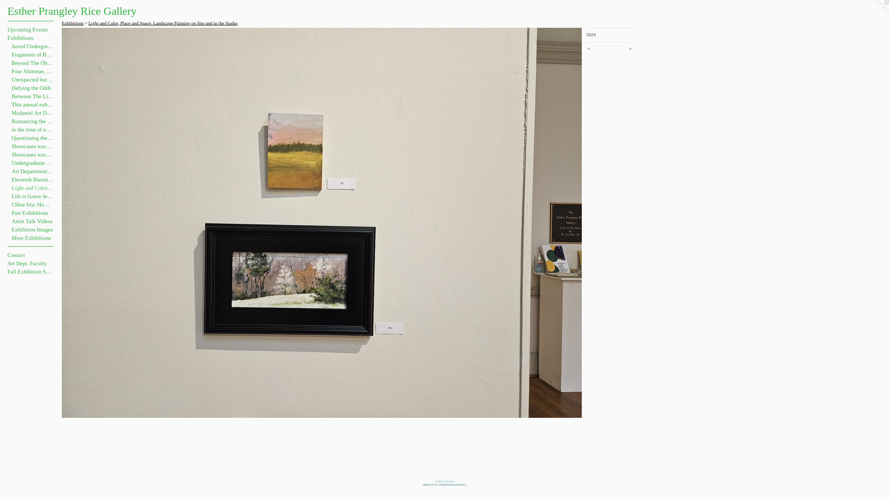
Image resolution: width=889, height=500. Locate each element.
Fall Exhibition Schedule (30, 272)
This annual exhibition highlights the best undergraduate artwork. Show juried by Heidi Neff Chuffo (33, 105)
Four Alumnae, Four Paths (33, 71)
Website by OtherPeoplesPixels (444, 485)
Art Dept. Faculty (27, 263)
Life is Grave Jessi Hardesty (33, 196)
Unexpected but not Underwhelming (33, 80)
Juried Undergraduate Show (33, 46)
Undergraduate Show (33, 163)
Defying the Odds (31, 88)
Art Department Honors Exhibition (33, 171)
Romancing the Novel (33, 121)
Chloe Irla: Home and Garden (33, 205)
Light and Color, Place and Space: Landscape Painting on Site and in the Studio (33, 188)
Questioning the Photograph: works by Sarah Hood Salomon (33, 138)
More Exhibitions (31, 238)
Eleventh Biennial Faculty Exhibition (33, 180)
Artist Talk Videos (32, 221)
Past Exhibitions (30, 213)
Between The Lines (33, 96)
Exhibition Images (32, 230)
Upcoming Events (27, 30)
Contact (16, 255)
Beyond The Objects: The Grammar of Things (33, 63)
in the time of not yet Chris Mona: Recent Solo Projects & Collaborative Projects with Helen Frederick (33, 130)
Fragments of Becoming (33, 55)
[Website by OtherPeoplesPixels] (879, 9)
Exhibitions (20, 38)
